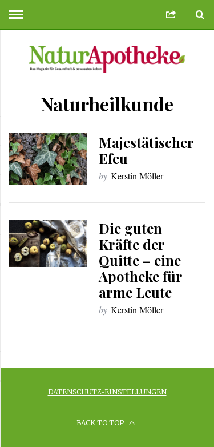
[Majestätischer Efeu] (48, 159)
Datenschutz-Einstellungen (107, 392)
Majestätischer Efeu (146, 150)
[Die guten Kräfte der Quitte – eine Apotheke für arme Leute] (48, 243)
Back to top (101, 422)
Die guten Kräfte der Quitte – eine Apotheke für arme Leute (140, 260)
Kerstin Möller (137, 176)
